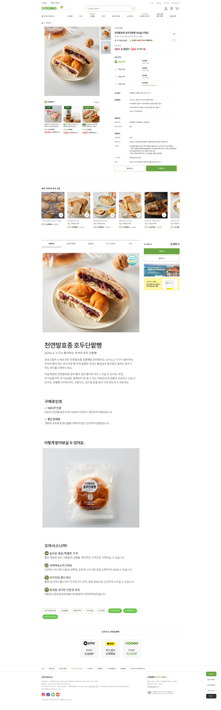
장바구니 (130, 168)
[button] (99, 113)
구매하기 (161, 168)
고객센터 (44, 3)
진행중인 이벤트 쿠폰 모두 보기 (139, 93)
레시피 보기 (211, 691)
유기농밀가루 (51, 610)
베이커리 (77, 610)
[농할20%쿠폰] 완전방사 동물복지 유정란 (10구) (89, 125)
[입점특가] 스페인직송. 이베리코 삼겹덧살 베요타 (52, 125)
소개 (42, 669)
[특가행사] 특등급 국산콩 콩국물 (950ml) (70, 125)
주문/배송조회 (175, 3)
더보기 (96, 102)
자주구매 (166, 3)
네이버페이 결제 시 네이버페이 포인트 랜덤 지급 (145, 104)
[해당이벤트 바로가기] (89, 640)
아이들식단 (115, 610)
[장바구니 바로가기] (177, 8)
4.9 (121, 40)
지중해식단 (130, 610)
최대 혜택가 (137, 49)
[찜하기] (174, 40)
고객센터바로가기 (152, 687)
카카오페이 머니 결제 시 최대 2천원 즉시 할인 (144, 108)
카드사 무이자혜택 (135, 111)
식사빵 (90, 610)
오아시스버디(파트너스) (137, 669)
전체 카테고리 (49, 16)
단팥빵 (65, 610)
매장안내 (51, 669)
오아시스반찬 (51, 616)
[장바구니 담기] (61, 215)
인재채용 (123, 669)
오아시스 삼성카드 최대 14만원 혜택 (141, 100)
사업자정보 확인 (94, 686)
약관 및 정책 (63, 669)
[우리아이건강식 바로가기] (66, 8)
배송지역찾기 (211, 679)
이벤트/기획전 (55, 3)
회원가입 (158, 3)
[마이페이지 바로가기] (166, 8)
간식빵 (102, 610)
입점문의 (100, 669)
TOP (210, 696)
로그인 (152, 3)
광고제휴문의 (111, 669)
